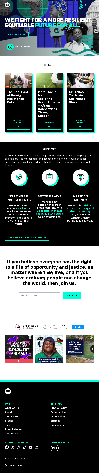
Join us (69, 295)
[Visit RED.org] (55, 448)
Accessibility (58, 416)
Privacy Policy (59, 408)
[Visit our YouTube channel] (30, 447)
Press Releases (13, 429)
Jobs (8, 425)
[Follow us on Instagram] (19, 447)
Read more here (18, 122)
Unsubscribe (58, 425)
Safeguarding (59, 412)
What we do (14, 35)
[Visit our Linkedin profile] (36, 447)
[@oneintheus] (18, 326)
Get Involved (12, 416)
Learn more (49, 122)
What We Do (12, 408)
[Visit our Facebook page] (7, 447)
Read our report (80, 122)
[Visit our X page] (13, 447)
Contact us (11, 433)
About (8, 412)
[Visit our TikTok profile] (25, 447)
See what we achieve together (25, 237)
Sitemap (55, 420)
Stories (9, 420)
